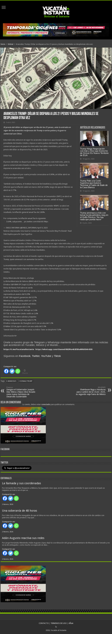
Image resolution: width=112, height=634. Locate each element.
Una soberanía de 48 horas (19, 510)
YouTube (46, 356)
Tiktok (57, 356)
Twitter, (36, 356)
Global (10, 44)
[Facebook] (6, 371)
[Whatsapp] (17, 371)
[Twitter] (12, 371)
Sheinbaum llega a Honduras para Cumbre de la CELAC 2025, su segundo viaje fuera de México (91, 390)
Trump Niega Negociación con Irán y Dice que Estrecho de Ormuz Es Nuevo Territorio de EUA (94, 151)
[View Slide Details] (23, 426)
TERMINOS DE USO (59, 623)
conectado (45, 404)
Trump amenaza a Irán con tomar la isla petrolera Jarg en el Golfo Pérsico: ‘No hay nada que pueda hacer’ (94, 216)
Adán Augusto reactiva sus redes (23, 538)
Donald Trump (26, 381)
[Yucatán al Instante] (56, 11)
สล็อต (71, 623)
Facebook (24, 356)
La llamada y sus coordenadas (21, 483)
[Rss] (56, 627)
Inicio (3, 44)
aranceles (12, 381)
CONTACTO (44, 623)
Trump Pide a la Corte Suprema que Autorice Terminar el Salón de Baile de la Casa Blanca (94, 184)
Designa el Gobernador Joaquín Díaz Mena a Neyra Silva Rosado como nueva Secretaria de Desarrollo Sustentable (20, 392)
